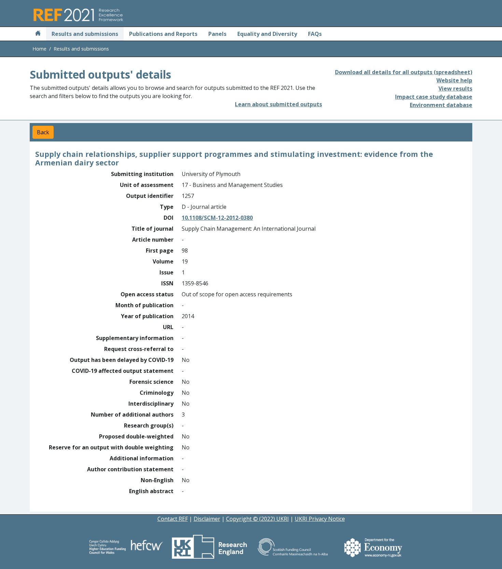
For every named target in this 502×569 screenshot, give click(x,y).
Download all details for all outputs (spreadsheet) (403, 72)
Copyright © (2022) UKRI (257, 519)
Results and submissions (85, 34)
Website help (454, 80)
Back (43, 132)
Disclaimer (207, 519)
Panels (217, 34)
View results (455, 88)
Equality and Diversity (267, 34)
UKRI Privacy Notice (320, 519)
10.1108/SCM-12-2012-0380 (217, 217)
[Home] (37, 34)
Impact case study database (433, 96)
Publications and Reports (163, 34)
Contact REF (172, 519)
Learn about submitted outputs (278, 104)
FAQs (315, 34)
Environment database (441, 105)
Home (39, 48)
